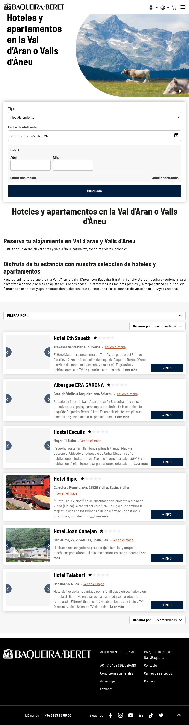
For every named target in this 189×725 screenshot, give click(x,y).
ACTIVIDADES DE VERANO (118, 665)
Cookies (150, 681)
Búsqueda (94, 191)
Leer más (130, 369)
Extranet (106, 689)
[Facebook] (110, 715)
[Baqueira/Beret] (34, 6)
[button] (9, 352)
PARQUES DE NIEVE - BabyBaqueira (158, 655)
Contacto (150, 665)
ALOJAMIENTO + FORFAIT (118, 652)
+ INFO (167, 368)
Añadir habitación (165, 177)
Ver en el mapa (115, 347)
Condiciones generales (116, 673)
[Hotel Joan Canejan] (28, 545)
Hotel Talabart (69, 575)
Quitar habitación (23, 177)
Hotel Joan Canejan (75, 531)
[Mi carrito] (174, 7)
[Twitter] (161, 715)
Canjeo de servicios (158, 673)
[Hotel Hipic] (28, 492)
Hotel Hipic (66, 478)
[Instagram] (120, 715)
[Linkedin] (141, 715)
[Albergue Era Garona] (28, 398)
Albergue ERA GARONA (79, 384)
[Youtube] (130, 715)
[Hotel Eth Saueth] (28, 352)
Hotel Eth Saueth (72, 338)
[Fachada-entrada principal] (28, 589)
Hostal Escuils (69, 431)
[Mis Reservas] (153, 7)
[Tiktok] (151, 715)
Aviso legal (107, 681)
